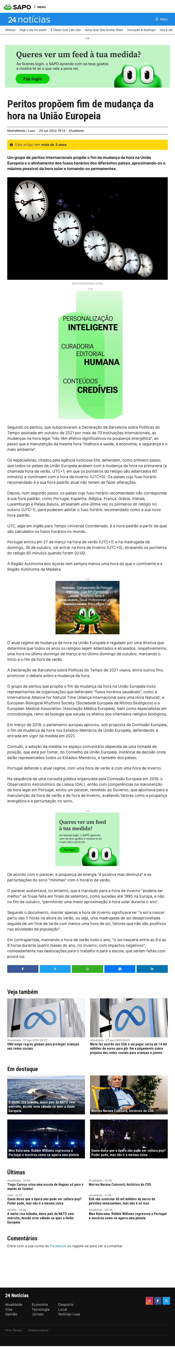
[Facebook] (158, 1301)
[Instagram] (149, 1301)
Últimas (16, 1172)
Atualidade (76, 130)
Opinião (12, 1209)
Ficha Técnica (13, 1330)
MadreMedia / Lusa (21, 130)
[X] (166, 1301)
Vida (10, 1195)
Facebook (58, 1246)
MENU (41, 7)
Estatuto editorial (38, 1330)
